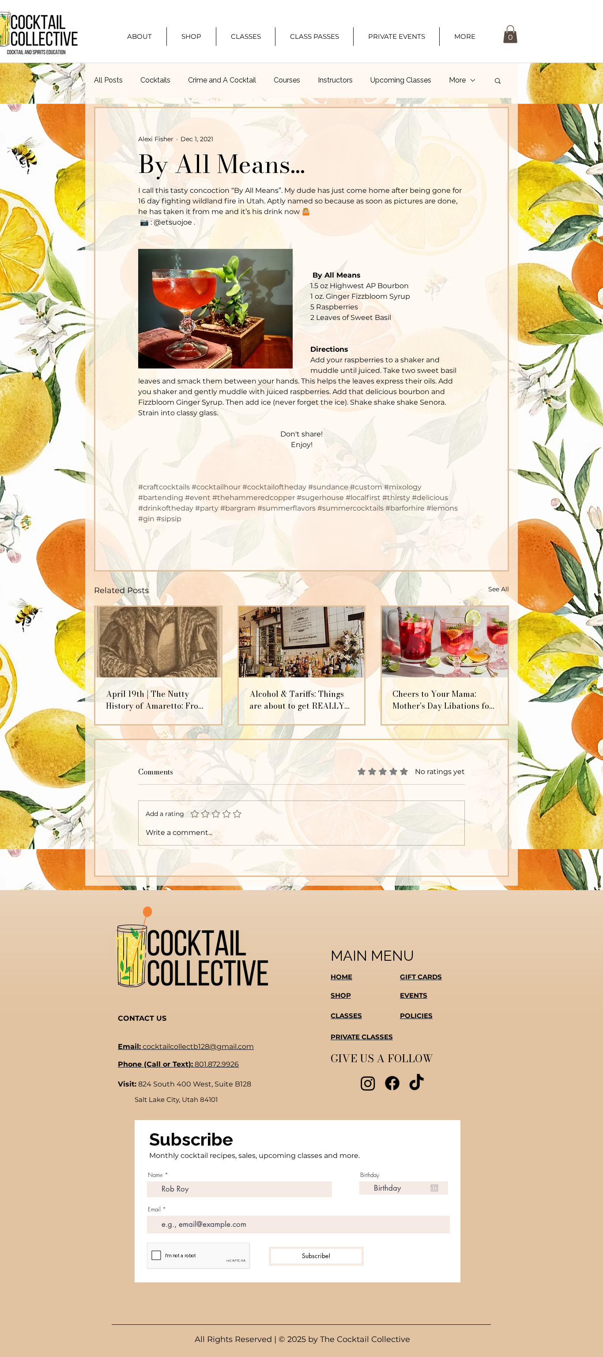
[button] (465, 36)
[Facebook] (392, 1083)
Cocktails (155, 80)
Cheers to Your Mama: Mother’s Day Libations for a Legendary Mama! (442, 700)
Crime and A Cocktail (222, 80)
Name (155, 1175)
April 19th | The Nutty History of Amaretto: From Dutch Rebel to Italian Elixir (155, 700)
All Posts (108, 80)
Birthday (369, 1175)
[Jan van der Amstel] (158, 642)
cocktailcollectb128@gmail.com (186, 1046)
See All (498, 589)
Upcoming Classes (400, 80)
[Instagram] (367, 1083)
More (457, 80)
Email (154, 1209)
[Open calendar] (434, 1188)
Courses (287, 80)
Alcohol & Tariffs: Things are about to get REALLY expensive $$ (296, 700)
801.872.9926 (178, 1064)
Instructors (335, 80)
